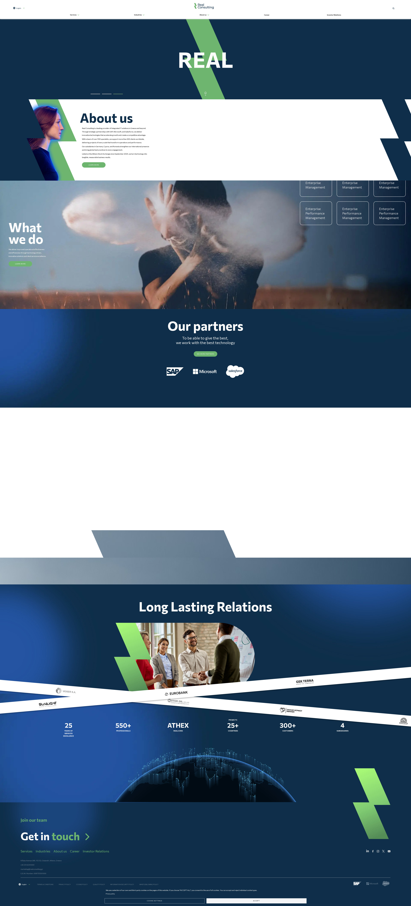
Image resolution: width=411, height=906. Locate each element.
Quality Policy (99, 884)
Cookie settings (154, 901)
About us (203, 15)
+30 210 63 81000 (27, 865)
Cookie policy (82, 884)
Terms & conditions (45, 884)
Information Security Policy (122, 884)
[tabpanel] (205, 59)
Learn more (94, 165)
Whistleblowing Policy (148, 884)
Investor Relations (334, 15)
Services (73, 15)
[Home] (204, 6)
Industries (138, 15)
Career (266, 15)
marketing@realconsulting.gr (32, 869)
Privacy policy (65, 884)
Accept (256, 901)
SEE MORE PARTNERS (205, 354)
